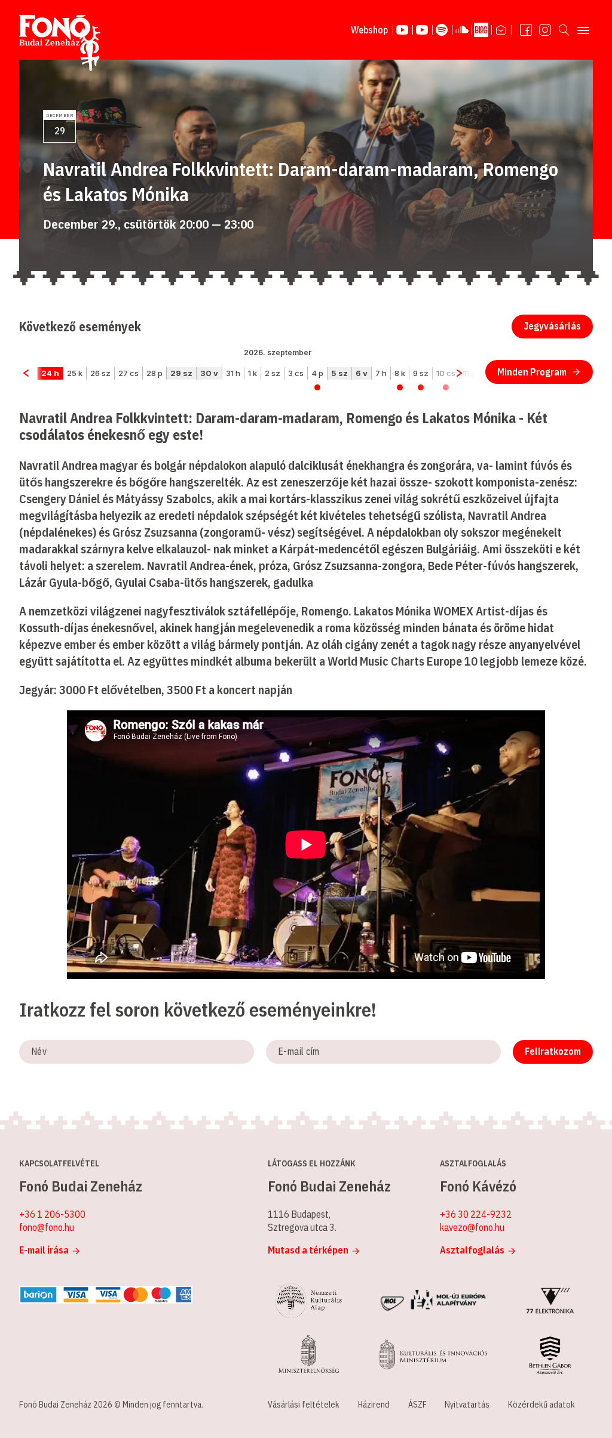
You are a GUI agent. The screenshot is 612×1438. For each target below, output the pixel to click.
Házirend (374, 1404)
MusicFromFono (422, 29)
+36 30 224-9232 (476, 1214)
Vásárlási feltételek (303, 1404)
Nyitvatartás (467, 1404)
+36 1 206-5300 (52, 1214)
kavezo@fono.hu (472, 1227)
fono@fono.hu (46, 1227)
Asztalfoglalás (472, 1250)
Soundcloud (462, 29)
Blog (481, 29)
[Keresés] (564, 29)
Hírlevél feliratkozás (501, 29)
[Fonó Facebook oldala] (526, 29)
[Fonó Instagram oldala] (545, 29)
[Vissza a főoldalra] (59, 43)
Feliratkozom (553, 1051)
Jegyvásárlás (552, 326)
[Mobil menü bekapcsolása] (583, 29)
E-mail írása (44, 1250)
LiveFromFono (402, 29)
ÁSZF (417, 1404)
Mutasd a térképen (308, 1250)
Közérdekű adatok (541, 1404)
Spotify (442, 29)
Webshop (369, 30)
